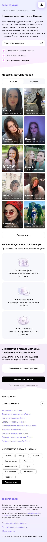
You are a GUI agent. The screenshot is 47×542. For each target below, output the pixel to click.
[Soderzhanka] (9, 5)
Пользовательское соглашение (14, 523)
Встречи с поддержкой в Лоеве (16, 441)
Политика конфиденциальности (14, 527)
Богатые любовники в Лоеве (14, 429)
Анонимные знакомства (19, 11)
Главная (5, 11)
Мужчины (34, 81)
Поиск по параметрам (14, 43)
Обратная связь (8, 531)
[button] (8, 456)
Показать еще (23, 235)
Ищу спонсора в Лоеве (12, 410)
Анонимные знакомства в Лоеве (16, 414)
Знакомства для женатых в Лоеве (17, 437)
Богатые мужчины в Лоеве (13, 422)
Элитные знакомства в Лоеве (15, 433)
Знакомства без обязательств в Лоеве (19, 425)
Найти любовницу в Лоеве (13, 418)
